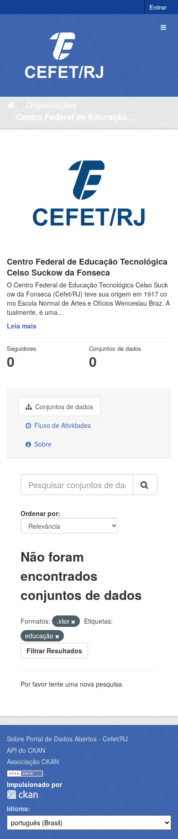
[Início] (11, 104)
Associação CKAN (33, 761)
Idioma (17, 808)
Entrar (158, 7)
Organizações (51, 104)
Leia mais (22, 325)
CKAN (22, 794)
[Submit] (145, 484)
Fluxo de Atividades (61, 425)
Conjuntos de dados (63, 406)
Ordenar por (39, 513)
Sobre (42, 443)
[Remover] (73, 621)
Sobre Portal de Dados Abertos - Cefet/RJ (67, 738)
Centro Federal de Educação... (75, 117)
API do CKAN (26, 750)
